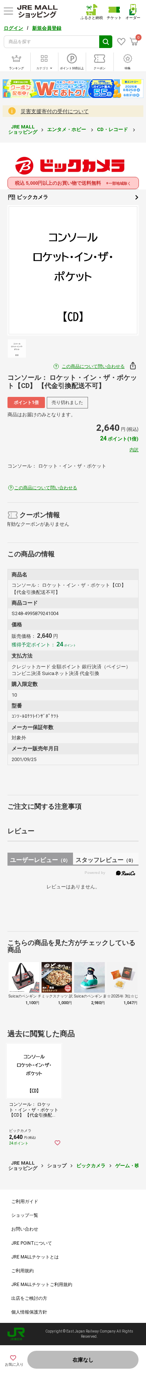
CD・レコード (113, 129)
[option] (73, 270)
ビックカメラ (32, 197)
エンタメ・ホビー (67, 129)
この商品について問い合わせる (93, 366)
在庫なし (83, 1360)
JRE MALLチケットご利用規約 (41, 1284)
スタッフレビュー (106, 859)
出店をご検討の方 (29, 1298)
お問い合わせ (24, 1229)
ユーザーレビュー (40, 859)
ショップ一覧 (24, 1215)
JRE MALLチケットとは (35, 1257)
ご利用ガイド (24, 1201)
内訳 (134, 449)
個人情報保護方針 (29, 1312)
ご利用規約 (22, 1270)
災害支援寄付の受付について (55, 111)
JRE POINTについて (31, 1243)
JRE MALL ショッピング (22, 129)
